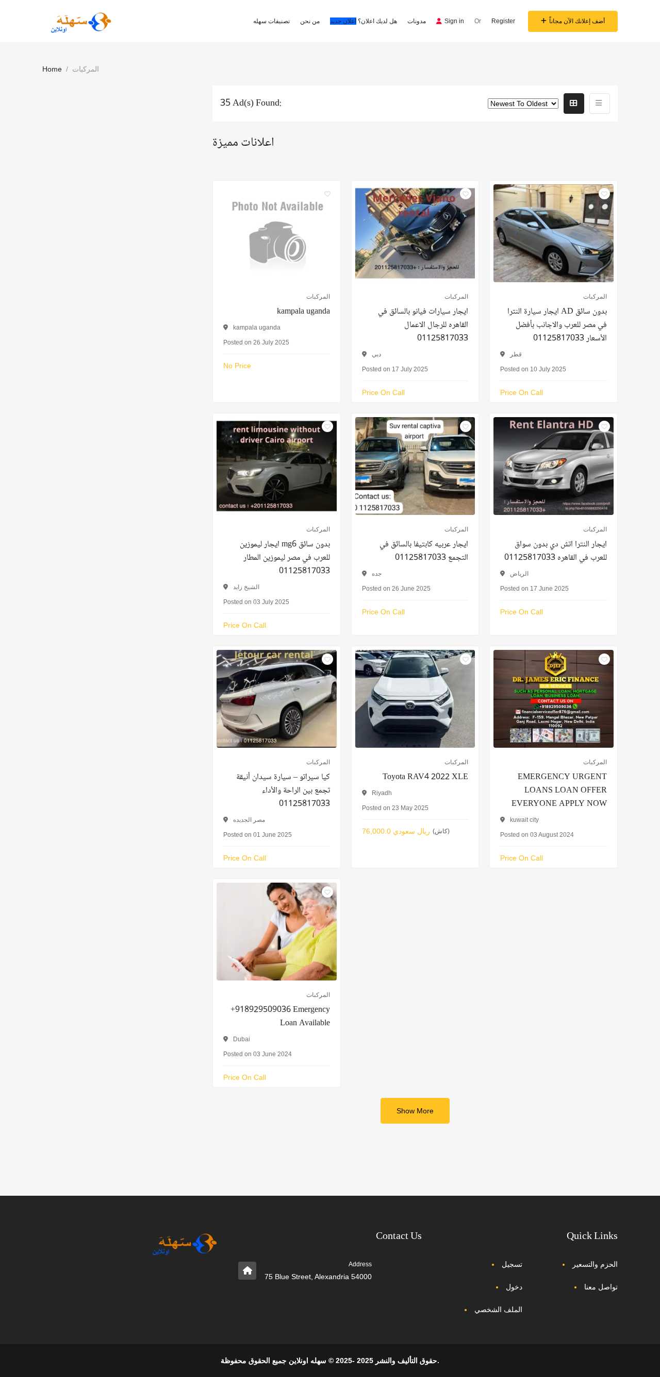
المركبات (318, 296)
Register (503, 21)
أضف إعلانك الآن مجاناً (577, 21)
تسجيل (512, 1264)
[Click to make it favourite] (327, 193)
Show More (415, 1111)
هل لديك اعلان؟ (363, 21)
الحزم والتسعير (595, 1264)
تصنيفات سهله (271, 21)
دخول (514, 1287)
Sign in (454, 21)
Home (52, 69)
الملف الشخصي (498, 1309)
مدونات (416, 21)
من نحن (310, 21)
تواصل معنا (601, 1287)
